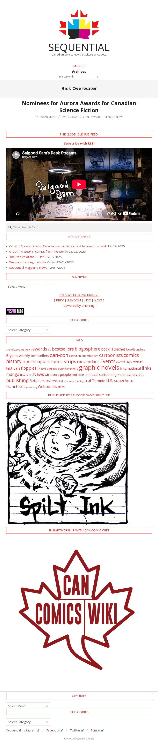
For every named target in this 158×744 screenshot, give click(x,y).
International (130, 368)
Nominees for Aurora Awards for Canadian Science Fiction (79, 107)
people (65, 374)
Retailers (37, 380)
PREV (60, 300)
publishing (17, 380)
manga (12, 374)
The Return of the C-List (26, 257)
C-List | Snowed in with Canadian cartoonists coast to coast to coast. (58, 246)
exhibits (137, 362)
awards (39, 349)
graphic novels (99, 367)
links (146, 368)
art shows (26, 349)
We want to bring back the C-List (32, 262)
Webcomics (47, 386)
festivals (13, 368)
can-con (59, 355)
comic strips (63, 361)
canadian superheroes (83, 356)
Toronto (98, 380)
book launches (113, 349)
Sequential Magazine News (28, 267)
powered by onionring (79, 305)
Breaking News (113, 117)
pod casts (78, 375)
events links (124, 362)
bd (49, 349)
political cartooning (101, 374)
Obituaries (52, 375)
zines (61, 387)
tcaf (87, 380)
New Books (26, 374)
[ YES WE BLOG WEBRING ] (79, 295)
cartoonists (111, 355)
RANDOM (74, 300)
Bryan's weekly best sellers (27, 355)
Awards (96, 117)
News (38, 374)
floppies (29, 368)
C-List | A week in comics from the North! (38, 251)
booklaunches (135, 349)
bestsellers (63, 349)
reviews (51, 380)
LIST (87, 300)
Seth (61, 381)
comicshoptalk (36, 361)
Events (107, 361)
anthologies (13, 349)
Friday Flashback (47, 368)
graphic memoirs (67, 368)
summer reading (74, 381)
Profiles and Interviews (130, 374)
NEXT (98, 300)
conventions (88, 361)
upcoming (31, 387)
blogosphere (87, 349)
